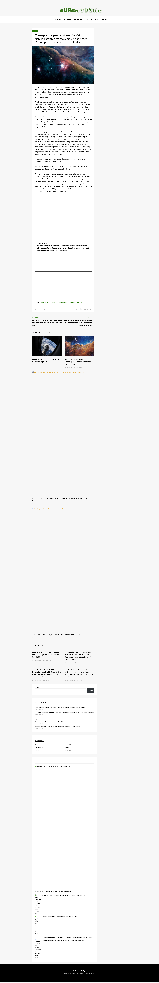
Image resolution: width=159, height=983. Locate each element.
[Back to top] (157, 981)
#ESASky (54, 302)
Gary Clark (46, 365)
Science (97, 19)
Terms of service (49, 4)
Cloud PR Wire (69, 745)
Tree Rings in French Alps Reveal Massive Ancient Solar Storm (56, 635)
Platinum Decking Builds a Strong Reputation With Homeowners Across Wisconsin (58, 722)
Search (37, 687)
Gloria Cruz (46, 504)
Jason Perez (49, 309)
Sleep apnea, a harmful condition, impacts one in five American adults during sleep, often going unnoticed (78, 322)
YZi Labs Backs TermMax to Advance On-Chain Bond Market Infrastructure (56, 717)
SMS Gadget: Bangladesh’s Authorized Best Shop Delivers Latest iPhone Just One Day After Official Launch (64, 712)
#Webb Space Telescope (76, 302)
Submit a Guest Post (72, 4)
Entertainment (79, 19)
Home (32, 4)
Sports (89, 19)
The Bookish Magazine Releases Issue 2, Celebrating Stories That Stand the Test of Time (60, 707)
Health (104, 19)
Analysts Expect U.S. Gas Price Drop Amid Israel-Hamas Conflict (60, 916)
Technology (67, 19)
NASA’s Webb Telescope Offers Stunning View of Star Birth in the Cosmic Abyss (78, 361)
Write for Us (96, 4)
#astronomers (45, 302)
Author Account (86, 4)
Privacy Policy (60, 4)
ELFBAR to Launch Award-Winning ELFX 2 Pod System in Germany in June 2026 (45, 654)
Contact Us (106, 4)
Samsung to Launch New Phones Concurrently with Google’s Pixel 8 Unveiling (64, 940)
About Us (39, 4)
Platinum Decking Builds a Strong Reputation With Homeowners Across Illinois (57, 726)
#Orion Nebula (63, 302)
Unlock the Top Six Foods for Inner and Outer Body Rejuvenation (53, 891)
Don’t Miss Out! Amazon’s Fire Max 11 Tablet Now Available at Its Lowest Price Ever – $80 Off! (47, 322)
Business (58, 19)
